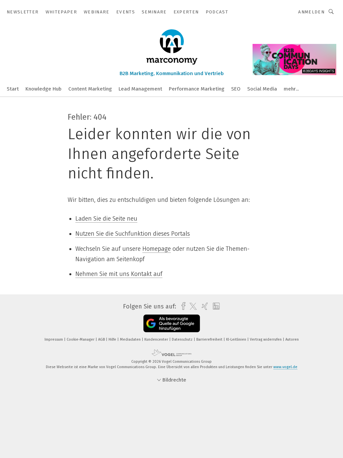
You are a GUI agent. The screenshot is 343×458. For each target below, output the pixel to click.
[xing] (203, 306)
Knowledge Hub (43, 89)
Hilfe (113, 339)
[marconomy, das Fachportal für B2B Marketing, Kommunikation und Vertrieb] (13, 88)
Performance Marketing (196, 89)
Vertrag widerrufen (266, 339)
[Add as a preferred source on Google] (171, 323)
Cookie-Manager (81, 339)
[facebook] (181, 306)
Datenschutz (183, 339)
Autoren (292, 339)
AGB (102, 339)
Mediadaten (131, 339)
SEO (236, 89)
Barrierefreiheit (209, 339)
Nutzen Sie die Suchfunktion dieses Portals (132, 233)
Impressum (54, 339)
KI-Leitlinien (236, 339)
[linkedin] (214, 306)
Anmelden (311, 12)
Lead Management (140, 89)
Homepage (156, 248)
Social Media (262, 89)
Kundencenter (156, 339)
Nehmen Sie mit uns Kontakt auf (118, 274)
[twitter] (191, 306)
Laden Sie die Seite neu (106, 218)
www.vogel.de (285, 367)
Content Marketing (90, 89)
